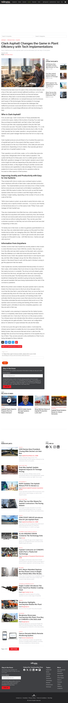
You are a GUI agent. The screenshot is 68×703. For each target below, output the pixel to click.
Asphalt (3, 40)
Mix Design (21, 613)
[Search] (62, 2)
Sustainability (22, 481)
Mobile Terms (18, 384)
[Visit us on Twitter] (50, 446)
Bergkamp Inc (25, 606)
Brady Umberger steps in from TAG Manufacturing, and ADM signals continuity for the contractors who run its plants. (31, 459)
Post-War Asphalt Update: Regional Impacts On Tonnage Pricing (52, 75)
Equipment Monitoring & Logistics (28, 531)
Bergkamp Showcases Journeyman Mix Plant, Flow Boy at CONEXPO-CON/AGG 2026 (31, 617)
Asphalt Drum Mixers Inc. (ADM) (30, 455)
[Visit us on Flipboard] (40, 670)
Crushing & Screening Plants (26, 583)
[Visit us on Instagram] (54, 446)
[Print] (2, 342)
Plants (18, 40)
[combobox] (17, 36)
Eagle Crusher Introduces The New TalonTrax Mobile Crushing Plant (31, 588)
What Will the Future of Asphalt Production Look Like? (42, 411)
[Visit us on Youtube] (37, 670)
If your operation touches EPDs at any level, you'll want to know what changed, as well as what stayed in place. (31, 493)
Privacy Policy (26, 384)
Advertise (25, 698)
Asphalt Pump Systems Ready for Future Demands (58, 412)
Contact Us (18, 698)
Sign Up (7, 386)
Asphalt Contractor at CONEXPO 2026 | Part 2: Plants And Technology (31, 552)
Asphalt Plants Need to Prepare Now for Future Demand (8, 411)
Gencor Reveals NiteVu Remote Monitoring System (31, 634)
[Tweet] (13, 342)
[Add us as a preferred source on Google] (16, 342)
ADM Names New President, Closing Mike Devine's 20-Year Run (52, 65)
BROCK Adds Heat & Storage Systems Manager (24, 411)
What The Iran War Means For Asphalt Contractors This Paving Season (51, 94)
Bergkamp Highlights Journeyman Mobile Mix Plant (30, 603)
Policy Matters (23, 465)
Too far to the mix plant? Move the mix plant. (30, 608)
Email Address (7, 373)
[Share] (6, 342)
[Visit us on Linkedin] (58, 446)
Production (11, 40)
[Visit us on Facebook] (47, 446)
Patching (21, 567)
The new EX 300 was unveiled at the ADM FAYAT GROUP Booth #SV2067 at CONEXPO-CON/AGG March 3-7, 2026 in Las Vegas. (31, 525)
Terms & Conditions (41, 698)
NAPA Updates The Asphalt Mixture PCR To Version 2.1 (51, 84)
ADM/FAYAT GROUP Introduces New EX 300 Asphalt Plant (31, 519)
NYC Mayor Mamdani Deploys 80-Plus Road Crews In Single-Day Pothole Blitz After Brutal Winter (30, 572)
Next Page (14, 649)
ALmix (23, 538)
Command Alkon (8, 54)
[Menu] (65, 2)
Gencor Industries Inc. (27, 637)
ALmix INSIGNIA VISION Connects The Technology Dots (31, 535)
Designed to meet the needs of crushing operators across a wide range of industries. (30, 594)
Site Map (50, 698)
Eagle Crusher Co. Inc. (28, 592)
